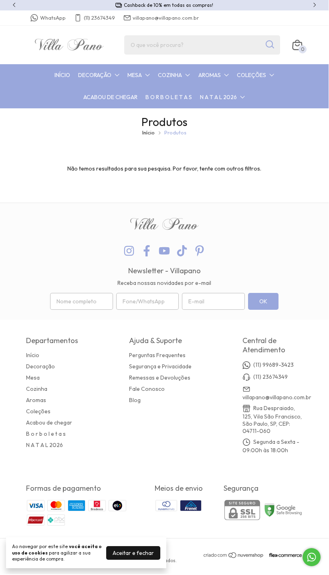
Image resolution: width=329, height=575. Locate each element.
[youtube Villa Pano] (164, 251)
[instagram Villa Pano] (129, 251)
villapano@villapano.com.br (166, 17)
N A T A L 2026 (218, 97)
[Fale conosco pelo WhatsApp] (312, 557)
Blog (135, 400)
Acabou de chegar (110, 97)
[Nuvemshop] (233, 556)
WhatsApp (53, 17)
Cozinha (170, 75)
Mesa (134, 75)
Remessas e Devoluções (159, 377)
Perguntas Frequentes (157, 355)
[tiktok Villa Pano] (182, 251)
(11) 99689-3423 (273, 364)
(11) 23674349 (99, 17)
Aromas (209, 75)
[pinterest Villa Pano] (199, 251)
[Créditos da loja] (283, 555)
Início (62, 75)
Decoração (94, 75)
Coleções (251, 75)
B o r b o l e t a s (168, 97)
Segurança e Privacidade (160, 366)
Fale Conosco (147, 388)
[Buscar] (269, 44)
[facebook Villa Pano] (146, 251)
